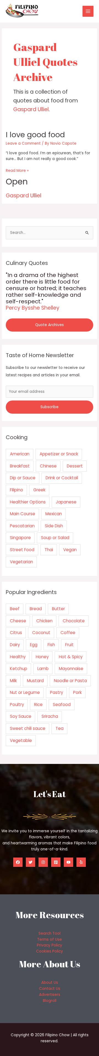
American (19, 454)
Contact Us (49, 988)
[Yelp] (81, 862)
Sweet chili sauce (27, 728)
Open (17, 181)
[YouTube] (68, 862)
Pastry (56, 692)
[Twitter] (30, 862)
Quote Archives (49, 324)
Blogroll (49, 1000)
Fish (51, 645)
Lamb (43, 668)
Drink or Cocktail (62, 478)
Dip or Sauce (22, 478)
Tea (60, 728)
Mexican (53, 514)
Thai (49, 550)
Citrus (16, 632)
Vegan (70, 550)
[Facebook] (18, 862)
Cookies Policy (49, 951)
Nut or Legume (25, 692)
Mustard (35, 681)
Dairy (15, 645)
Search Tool (49, 933)
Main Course (22, 514)
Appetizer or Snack (59, 454)
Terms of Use (49, 939)
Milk (13, 681)
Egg (33, 645)
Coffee (68, 632)
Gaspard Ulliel (31, 109)
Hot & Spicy (70, 657)
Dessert (75, 466)
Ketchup (18, 668)
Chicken (44, 621)
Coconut (41, 632)
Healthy (18, 657)
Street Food (22, 550)
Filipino (16, 490)
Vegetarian (21, 562)
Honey (42, 657)
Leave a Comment (23, 143)
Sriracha (50, 716)
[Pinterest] (56, 862)
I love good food (35, 134)
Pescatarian (22, 526)
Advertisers (49, 994)
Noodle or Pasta (70, 681)
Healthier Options (28, 502)
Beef (15, 609)
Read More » (17, 171)
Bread (36, 609)
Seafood (62, 704)
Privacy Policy (49, 945)
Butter (58, 609)
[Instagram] (43, 862)
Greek (39, 490)
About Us (49, 982)
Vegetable (21, 740)
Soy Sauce (20, 716)
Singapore (20, 537)
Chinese (48, 466)
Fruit (69, 645)
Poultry (17, 704)
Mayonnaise (71, 668)
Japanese (66, 502)
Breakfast (20, 466)
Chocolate (74, 621)
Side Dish (54, 526)
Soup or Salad (55, 537)
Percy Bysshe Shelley (32, 308)
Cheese (18, 621)
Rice (38, 704)
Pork (77, 692)
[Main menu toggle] (88, 11)
